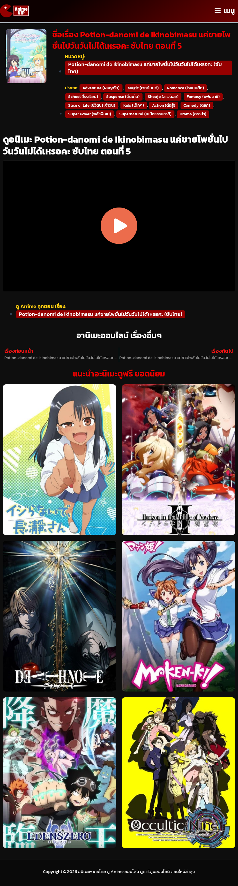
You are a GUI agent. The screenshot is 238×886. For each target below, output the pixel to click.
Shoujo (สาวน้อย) (163, 97)
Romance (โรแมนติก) (185, 88)
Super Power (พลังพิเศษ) (89, 114)
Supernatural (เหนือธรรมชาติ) (145, 114)
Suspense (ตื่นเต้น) (123, 97)
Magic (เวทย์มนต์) (143, 88)
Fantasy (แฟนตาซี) (203, 97)
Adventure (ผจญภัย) (101, 88)
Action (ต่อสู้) (163, 105)
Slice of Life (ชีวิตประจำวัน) (91, 105)
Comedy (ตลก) (196, 105)
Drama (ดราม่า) (193, 114)
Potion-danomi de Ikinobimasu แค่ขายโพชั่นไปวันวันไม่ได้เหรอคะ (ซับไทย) (145, 68)
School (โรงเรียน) (83, 97)
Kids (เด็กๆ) (133, 105)
